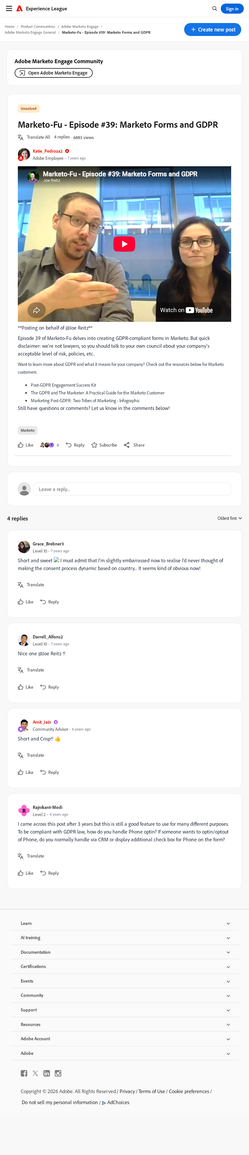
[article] (123, 574)
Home (10, 26)
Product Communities (38, 26)
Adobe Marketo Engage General (30, 32)
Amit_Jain (42, 722)
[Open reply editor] (124, 489)
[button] (212, 29)
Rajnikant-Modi (47, 807)
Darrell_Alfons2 (48, 636)
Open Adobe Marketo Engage (58, 73)
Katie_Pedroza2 (48, 151)
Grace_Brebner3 (48, 543)
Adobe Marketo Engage (80, 26)
